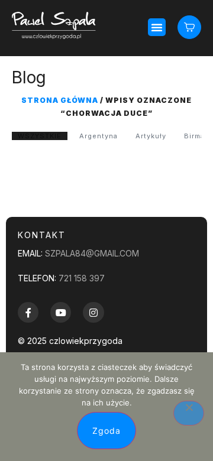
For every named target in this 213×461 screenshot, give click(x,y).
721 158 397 (82, 278)
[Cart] (189, 26)
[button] (157, 27)
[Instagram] (93, 312)
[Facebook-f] (28, 312)
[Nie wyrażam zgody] (188, 413)
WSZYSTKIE (40, 136)
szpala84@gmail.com (92, 253)
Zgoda (106, 431)
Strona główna (59, 100)
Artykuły (150, 136)
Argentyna (98, 136)
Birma (194, 136)
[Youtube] (60, 312)
